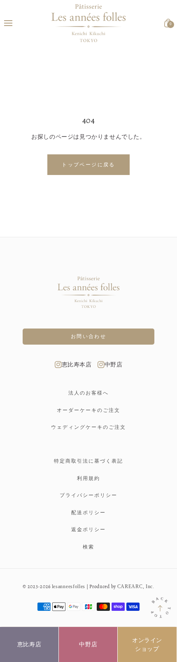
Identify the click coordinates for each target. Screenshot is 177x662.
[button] (8, 23)
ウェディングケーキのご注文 (88, 427)
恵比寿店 (29, 644)
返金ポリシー (88, 529)
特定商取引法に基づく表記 (88, 461)
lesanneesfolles (69, 586)
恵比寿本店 (77, 365)
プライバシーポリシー (88, 495)
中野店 (114, 365)
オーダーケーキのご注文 (88, 410)
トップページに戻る (88, 165)
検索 (88, 547)
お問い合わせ (88, 336)
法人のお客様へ (88, 393)
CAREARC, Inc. (135, 586)
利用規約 (88, 478)
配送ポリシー (88, 512)
